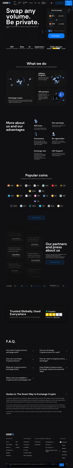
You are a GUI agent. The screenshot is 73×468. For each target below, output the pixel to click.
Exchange (55, 36)
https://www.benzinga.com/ (17, 271)
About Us (8, 447)
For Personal (37, 441)
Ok (61, 464)
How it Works (9, 444)
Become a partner (69, 3)
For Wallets (26, 447)
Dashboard (59, 3)
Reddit (63, 457)
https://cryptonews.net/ (16, 256)
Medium (64, 448)
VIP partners (26, 441)
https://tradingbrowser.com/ (36, 228)
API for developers (28, 455)
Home (7, 441)
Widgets (8, 452)
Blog (39, 3)
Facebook (64, 442)
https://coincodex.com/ (35, 245)
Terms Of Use (48, 464)
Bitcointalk (64, 454)
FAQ (35, 3)
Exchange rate (9, 450)
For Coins (26, 450)
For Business (37, 444)
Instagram (64, 451)
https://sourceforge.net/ (35, 277)
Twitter (63, 445)
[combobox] (44, 3)
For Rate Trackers (28, 452)
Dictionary (8, 455)
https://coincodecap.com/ (36, 261)
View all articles (54, 262)
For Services (26, 444)
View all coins (36, 218)
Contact (31, 3)
